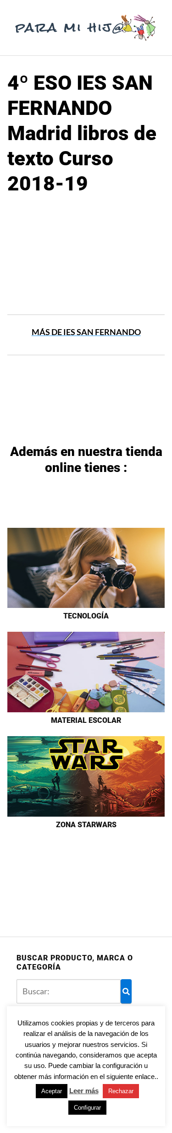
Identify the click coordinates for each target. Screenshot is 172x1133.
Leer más (84, 1091)
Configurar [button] (87, 1107)
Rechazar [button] (120, 1091)
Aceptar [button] (51, 1091)
